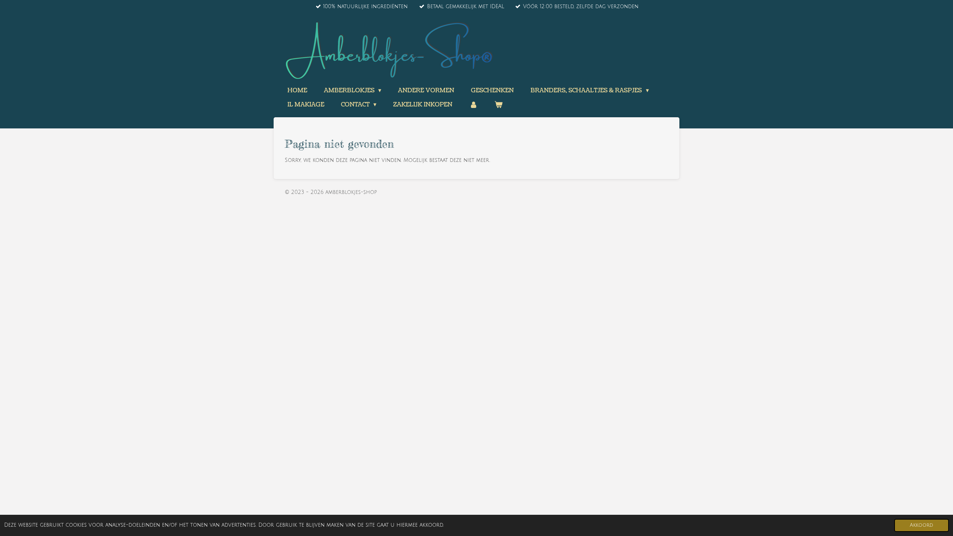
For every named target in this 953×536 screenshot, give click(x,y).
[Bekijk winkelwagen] (498, 105)
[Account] (473, 105)
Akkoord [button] (921, 525)
